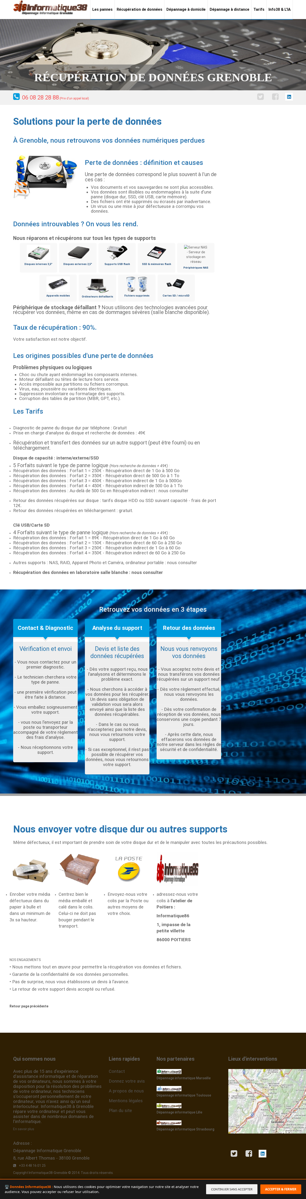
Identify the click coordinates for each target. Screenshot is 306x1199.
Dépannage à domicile (186, 9)
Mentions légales (126, 1100)
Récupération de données (139, 9)
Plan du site (120, 1110)
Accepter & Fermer (280, 1189)
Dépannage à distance (229, 9)
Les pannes (102, 9)
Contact (117, 1071)
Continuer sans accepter (231, 1189)
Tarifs (258, 9)
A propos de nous (126, 1091)
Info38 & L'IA (279, 9)
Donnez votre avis (127, 1081)
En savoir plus (23, 1129)
